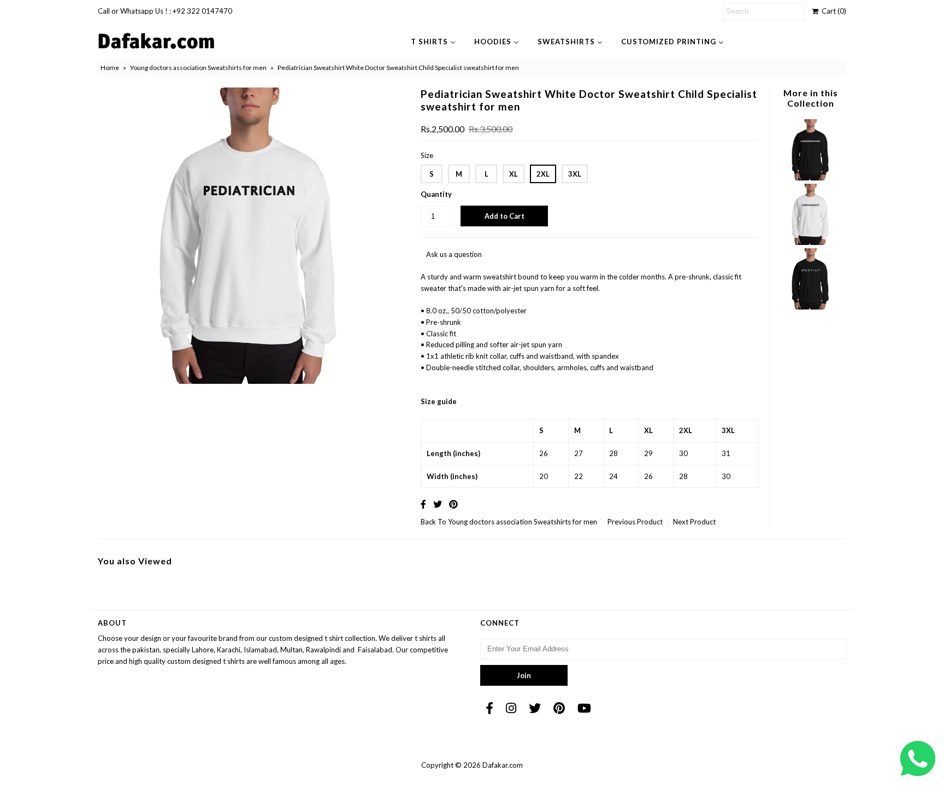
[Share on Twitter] (437, 504)
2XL (543, 174)
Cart (832, 11)
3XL (574, 174)
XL (513, 174)
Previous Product (635, 521)
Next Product (694, 521)
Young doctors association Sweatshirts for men (198, 67)
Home (110, 67)
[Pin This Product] (453, 504)
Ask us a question (454, 254)
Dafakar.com (502, 765)
